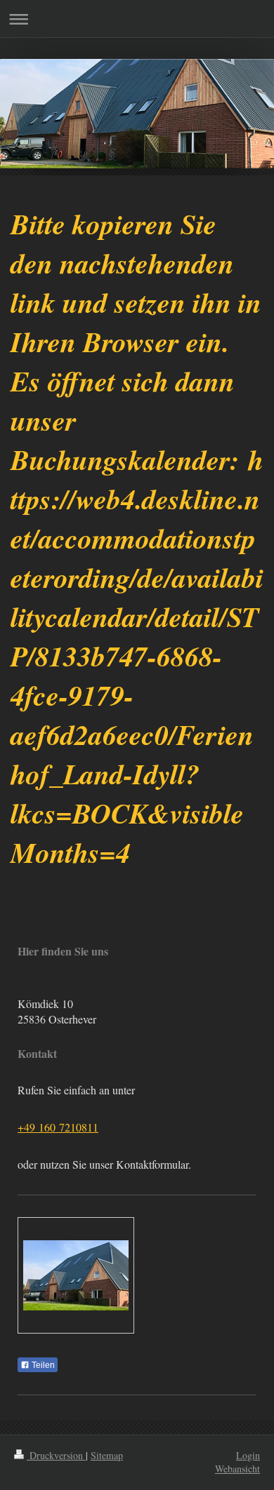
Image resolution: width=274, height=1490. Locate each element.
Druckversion (56, 1455)
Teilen (42, 1365)
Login (248, 1455)
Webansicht (237, 1468)
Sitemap (107, 1455)
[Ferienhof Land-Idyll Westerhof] (76, 1275)
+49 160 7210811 (58, 1127)
